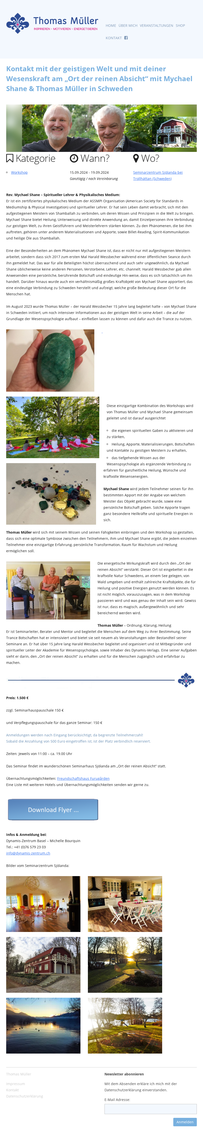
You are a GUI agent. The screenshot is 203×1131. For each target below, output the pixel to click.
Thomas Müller (18, 1074)
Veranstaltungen (156, 25)
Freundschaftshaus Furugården (83, 778)
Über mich (128, 25)
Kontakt (114, 37)
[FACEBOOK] (126, 39)
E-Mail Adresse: (117, 1099)
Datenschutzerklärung (24, 1096)
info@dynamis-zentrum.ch (28, 853)
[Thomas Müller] (52, 23)
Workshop (19, 172)
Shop (180, 25)
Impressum (15, 1083)
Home (111, 25)
